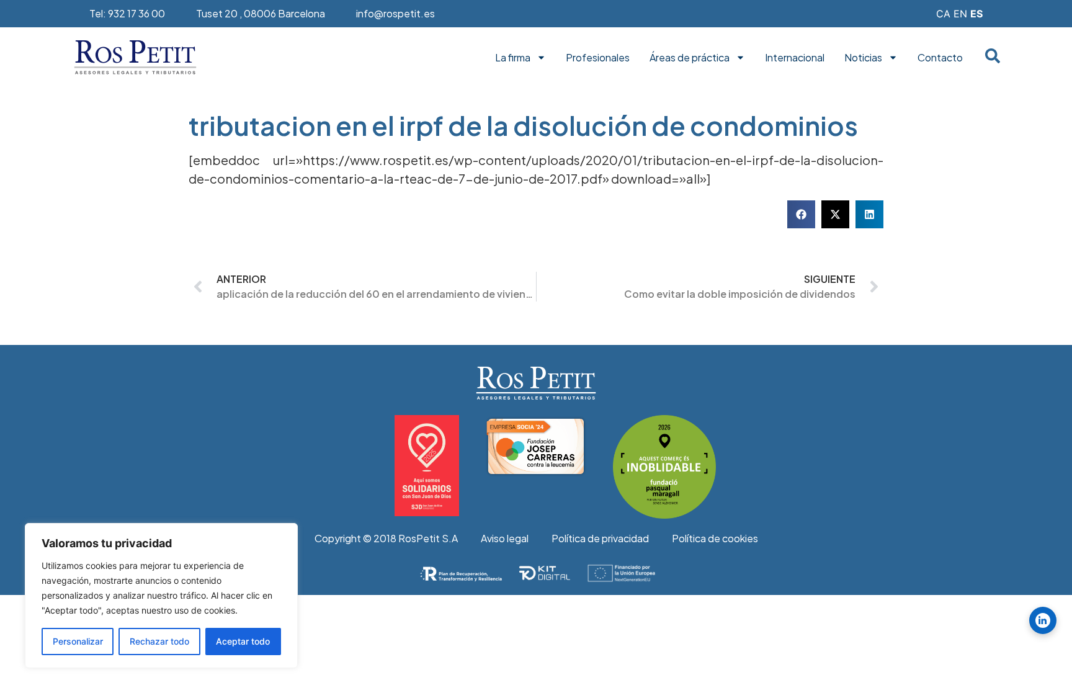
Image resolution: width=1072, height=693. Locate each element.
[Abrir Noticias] (893, 57)
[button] (801, 214)
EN (960, 13)
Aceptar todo (243, 641)
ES (976, 13)
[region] (161, 595)
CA (943, 13)
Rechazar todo (159, 641)
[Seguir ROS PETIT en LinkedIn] (1042, 620)
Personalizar (78, 641)
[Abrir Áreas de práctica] (740, 57)
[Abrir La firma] (541, 57)
